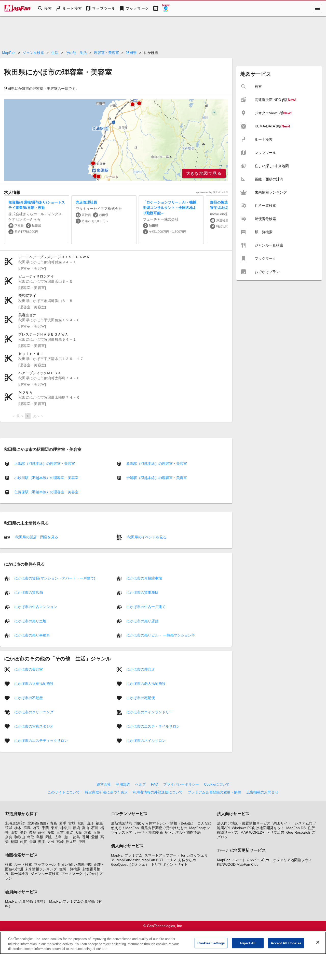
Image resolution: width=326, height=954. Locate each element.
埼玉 (36, 828)
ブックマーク (72, 874)
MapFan (9, 53)
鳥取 (30, 837)
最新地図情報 (121, 823)
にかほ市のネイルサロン (146, 740)
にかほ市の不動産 (28, 698)
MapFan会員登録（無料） (26, 901)
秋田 (81, 823)
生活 (54, 53)
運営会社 (104, 784)
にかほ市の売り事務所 (32, 635)
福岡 (14, 842)
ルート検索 (23, 864)
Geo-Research (298, 832)
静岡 (41, 832)
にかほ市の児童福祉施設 (33, 683)
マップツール (45, 864)
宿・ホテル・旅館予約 (183, 832)
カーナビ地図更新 (148, 832)
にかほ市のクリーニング (33, 712)
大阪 (78, 832)
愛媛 (94, 837)
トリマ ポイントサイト (169, 864)
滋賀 (69, 832)
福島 (99, 823)
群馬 (27, 828)
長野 (23, 832)
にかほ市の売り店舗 (142, 621)
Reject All (247, 943)
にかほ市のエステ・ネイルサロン (153, 726)
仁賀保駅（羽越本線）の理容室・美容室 (46, 492)
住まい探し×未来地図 (75, 864)
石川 (94, 828)
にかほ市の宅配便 (140, 698)
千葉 (45, 828)
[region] (116, 140)
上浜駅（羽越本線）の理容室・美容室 (44, 463)
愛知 (51, 832)
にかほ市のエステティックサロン (41, 740)
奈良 (8, 837)
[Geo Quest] (166, 8)
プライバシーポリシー (181, 784)
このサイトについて (64, 792)
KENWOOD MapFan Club (238, 864)
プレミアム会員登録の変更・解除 (214, 792)
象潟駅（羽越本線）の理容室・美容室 (156, 463)
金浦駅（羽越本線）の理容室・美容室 (156, 478)
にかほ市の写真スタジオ (33, 726)
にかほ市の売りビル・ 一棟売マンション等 (160, 635)
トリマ (171, 860)
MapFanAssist (128, 860)
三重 (60, 832)
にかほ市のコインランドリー (149, 712)
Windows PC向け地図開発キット (258, 828)
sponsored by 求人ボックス (212, 192)
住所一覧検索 (69, 869)
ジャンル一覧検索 (45, 874)
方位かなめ (187, 860)
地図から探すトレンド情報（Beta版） (164, 823)
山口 (67, 837)
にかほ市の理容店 (140, 669)
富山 (85, 828)
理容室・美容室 (106, 53)
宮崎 (60, 842)
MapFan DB (296, 828)
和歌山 (19, 837)
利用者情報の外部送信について (158, 792)
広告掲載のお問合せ (262, 792)
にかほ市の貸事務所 (142, 592)
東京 (54, 828)
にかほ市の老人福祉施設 (146, 683)
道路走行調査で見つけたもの (164, 828)
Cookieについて (216, 784)
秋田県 (131, 53)
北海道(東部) (15, 823)
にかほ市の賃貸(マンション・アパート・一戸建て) (54, 578)
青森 (53, 823)
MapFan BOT (153, 860)
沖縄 (82, 842)
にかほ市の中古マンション (35, 606)
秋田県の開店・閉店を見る (36, 537)
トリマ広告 (275, 832)
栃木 (17, 828)
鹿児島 (71, 842)
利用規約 (123, 784)
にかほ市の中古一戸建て (146, 606)
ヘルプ (140, 784)
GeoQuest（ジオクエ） (130, 864)
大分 (51, 842)
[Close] (317, 942)
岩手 (62, 823)
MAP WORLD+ (252, 832)
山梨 (14, 832)
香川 (85, 837)
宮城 (71, 823)
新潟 (76, 828)
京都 (87, 832)
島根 (39, 837)
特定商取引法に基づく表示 (106, 792)
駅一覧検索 (20, 874)
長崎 (32, 842)
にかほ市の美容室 (28, 669)
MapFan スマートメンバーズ (240, 860)
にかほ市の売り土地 (30, 621)
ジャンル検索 (33, 53)
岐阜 (32, 832)
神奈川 (65, 828)
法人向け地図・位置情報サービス (243, 823)
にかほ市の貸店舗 (28, 592)
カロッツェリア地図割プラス (289, 860)
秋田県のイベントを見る (146, 537)
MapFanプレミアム (126, 855)
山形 (90, 823)
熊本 (41, 842)
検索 (8, 864)
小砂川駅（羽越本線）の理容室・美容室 (46, 478)
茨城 (8, 828)
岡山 (48, 837)
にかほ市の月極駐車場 (144, 578)
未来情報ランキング (41, 869)
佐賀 (23, 842)
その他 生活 (76, 53)
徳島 (76, 837)
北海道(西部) (38, 823)
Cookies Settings (211, 943)
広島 (58, 837)
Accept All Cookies (286, 943)
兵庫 (96, 832)
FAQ (154, 784)
